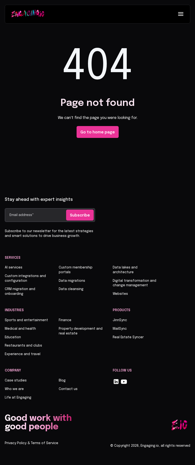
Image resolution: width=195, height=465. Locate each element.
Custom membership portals (76, 270)
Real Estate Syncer (128, 337)
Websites (120, 294)
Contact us (68, 389)
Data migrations (72, 280)
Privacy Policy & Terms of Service (31, 443)
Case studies (16, 380)
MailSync (120, 328)
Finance (65, 320)
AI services (13, 267)
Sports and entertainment (26, 320)
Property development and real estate (80, 331)
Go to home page (97, 132)
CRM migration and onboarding (20, 291)
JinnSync (120, 320)
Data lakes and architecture (125, 270)
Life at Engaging (18, 397)
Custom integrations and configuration (25, 278)
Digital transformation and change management (134, 283)
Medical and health (20, 328)
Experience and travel (22, 354)
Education (13, 337)
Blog (62, 380)
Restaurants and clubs (23, 345)
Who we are (14, 389)
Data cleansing (71, 289)
